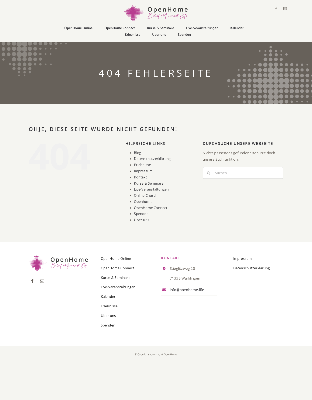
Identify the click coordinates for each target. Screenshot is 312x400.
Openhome (143, 201)
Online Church (145, 195)
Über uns (141, 220)
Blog (137, 152)
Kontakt (140, 177)
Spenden (141, 213)
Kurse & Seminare (148, 183)
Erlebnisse (142, 165)
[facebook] (276, 8)
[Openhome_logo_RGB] (156, 6)
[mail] (285, 8)
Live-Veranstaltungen (151, 189)
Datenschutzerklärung (152, 158)
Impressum (143, 171)
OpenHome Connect (150, 207)
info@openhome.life (187, 289)
